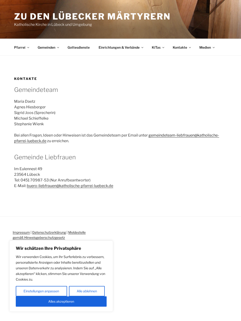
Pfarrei (19, 47)
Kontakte (180, 47)
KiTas (156, 47)
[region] (61, 276)
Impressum (21, 232)
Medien (205, 47)
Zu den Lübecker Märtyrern (92, 16)
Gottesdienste (79, 47)
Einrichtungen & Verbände (119, 47)
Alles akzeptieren (61, 301)
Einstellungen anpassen (41, 291)
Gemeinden (46, 47)
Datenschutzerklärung (49, 232)
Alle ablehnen (87, 291)
